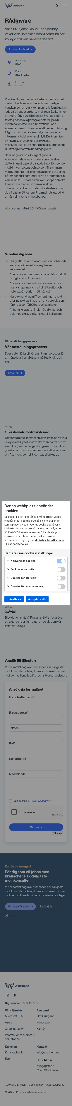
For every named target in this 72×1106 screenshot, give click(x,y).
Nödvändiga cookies (23, 560)
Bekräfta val (14, 599)
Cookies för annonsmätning (27, 586)
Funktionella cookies (23, 569)
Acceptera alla (37, 599)
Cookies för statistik (23, 577)
